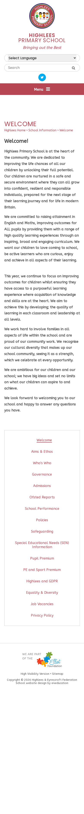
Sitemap (57, 673)
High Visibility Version (35, 673)
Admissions (42, 486)
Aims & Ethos (42, 452)
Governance (42, 474)
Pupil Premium (42, 558)
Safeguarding (42, 531)
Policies (42, 520)
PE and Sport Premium (42, 570)
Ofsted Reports (42, 497)
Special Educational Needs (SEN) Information (42, 545)
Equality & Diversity (42, 593)
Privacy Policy (42, 615)
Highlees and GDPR (42, 581)
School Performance (42, 509)
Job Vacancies (42, 604)
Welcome (66, 130)
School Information (42, 130)
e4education (59, 683)
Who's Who (42, 463)
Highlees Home (15, 130)
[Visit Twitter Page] (42, 77)
